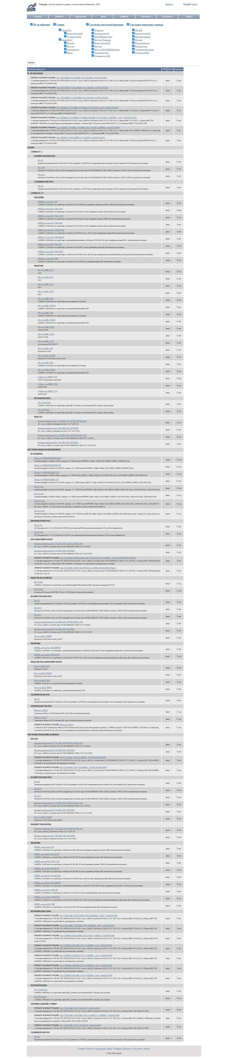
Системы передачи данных (146, 24)
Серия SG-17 (67, 40)
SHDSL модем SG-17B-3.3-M (50, 216)
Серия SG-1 (67, 30)
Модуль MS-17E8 (45, 348)
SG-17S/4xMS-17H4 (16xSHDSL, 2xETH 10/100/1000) (83, 767)
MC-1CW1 (38, 589)
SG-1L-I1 (38, 525)
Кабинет (169, 4)
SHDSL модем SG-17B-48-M (50, 223)
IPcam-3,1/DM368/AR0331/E (46, 480)
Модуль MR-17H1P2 (47, 306)
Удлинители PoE (74, 37)
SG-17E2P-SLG (44, 403)
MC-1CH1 (38, 582)
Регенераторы (73, 50)
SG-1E (40, 160)
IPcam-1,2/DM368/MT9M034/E (47, 465)
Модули (70, 46)
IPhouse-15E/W (40, 718)
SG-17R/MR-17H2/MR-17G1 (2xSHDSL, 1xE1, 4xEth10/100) (86, 965)
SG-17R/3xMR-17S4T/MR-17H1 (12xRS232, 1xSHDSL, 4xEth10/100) (90, 1015)
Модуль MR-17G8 (45, 291)
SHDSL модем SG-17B (47, 202)
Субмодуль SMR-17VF (47, 377)
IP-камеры (98, 30)
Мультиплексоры (142, 43)
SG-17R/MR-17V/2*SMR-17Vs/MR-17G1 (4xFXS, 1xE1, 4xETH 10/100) (87, 108)
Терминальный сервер (144, 50)
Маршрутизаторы (142, 37)
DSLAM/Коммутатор (103, 37)
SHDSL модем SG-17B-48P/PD (51, 237)
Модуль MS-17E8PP (46, 356)
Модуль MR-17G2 (45, 277)
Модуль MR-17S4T (46, 334)
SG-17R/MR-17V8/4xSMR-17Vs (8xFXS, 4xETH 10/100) (80, 138)
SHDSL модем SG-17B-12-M (50, 209)
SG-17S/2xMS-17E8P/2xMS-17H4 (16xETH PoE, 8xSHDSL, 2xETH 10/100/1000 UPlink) (98, 558)
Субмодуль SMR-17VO (48, 384)
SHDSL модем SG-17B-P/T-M (50, 252)
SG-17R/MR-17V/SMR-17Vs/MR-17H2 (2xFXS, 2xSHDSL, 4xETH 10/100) (88, 128)
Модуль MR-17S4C (46, 327)
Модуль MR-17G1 (45, 270)
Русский (186, 4)
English (194, 4)
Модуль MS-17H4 (45, 363)
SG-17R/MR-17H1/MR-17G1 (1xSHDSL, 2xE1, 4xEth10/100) (86, 955)
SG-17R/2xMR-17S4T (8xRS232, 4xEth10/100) (80, 1008)
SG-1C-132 (39, 494)
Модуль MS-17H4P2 (46, 370)
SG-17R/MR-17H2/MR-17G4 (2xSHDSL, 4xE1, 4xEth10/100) (86, 975)
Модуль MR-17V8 (45, 341)
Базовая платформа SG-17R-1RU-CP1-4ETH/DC (58, 428)
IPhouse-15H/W (66, 725)
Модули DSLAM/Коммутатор (107, 50)
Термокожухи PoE (102, 56)
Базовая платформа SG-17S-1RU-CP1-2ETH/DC (58, 443)
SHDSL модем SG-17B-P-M (49, 244)
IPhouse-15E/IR (40, 710)
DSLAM (138, 30)
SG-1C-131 (39, 487)
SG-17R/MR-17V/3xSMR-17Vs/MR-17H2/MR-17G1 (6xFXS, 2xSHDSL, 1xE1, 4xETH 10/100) (96, 118)
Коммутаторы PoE (75, 34)
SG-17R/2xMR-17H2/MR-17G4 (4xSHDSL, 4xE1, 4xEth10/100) (87, 926)
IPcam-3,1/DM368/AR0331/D (46, 472)
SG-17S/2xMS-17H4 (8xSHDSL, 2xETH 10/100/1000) (83, 757)
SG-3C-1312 (39, 501)
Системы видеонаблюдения (106, 24)
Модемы (70, 43)
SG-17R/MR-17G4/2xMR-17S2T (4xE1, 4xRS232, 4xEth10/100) (87, 936)
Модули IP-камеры (102, 40)
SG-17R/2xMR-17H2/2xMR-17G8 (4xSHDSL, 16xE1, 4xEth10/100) (89, 916)
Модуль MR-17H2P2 (47, 320)
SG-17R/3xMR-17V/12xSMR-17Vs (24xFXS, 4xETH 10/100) (82, 88)
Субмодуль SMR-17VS (47, 391)
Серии (60, 24)
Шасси (70, 53)
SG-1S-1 (41, 175)
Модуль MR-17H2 (45, 313)
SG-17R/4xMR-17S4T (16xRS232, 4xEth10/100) (80, 1025)
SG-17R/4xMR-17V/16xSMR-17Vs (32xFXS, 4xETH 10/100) (82, 98)
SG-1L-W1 (38, 532)
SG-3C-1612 (39, 511)
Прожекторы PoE (101, 34)
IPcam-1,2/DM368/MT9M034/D (47, 458)
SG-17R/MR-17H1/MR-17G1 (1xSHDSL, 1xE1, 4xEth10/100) (86, 946)
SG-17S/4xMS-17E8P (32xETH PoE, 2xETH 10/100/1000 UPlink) (88, 568)
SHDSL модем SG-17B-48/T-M (51, 230)
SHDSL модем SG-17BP (48, 259)
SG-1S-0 (41, 167)
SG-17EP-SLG (44, 410)
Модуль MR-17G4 (45, 284)
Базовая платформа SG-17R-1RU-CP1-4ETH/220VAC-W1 (62, 421)
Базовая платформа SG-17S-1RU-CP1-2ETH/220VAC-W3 (62, 435)
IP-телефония (41, 24)
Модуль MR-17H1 (45, 299)
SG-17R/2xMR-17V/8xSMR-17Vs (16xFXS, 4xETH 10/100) (81, 78)
